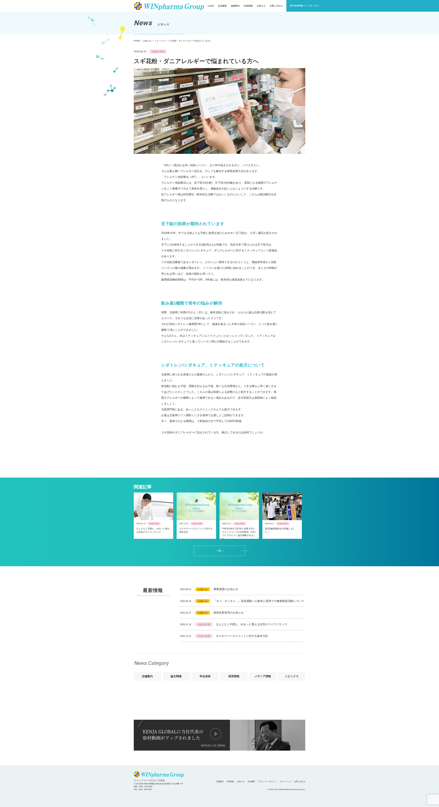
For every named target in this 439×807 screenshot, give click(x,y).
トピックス (160, 41)
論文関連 (176, 676)
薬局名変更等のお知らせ (212, 612)
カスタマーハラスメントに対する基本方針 (224, 635)
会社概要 (222, 5)
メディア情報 (262, 676)
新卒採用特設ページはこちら (304, 5)
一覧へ (219, 550)
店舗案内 (235, 5)
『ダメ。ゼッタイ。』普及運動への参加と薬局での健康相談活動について (242, 601)
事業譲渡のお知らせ (209, 589)
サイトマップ (285, 781)
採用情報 (248, 5)
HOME (211, 5)
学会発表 (205, 676)
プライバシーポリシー (267, 781)
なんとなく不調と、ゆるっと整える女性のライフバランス (233, 624)
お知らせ (261, 5)
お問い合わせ (276, 5)
